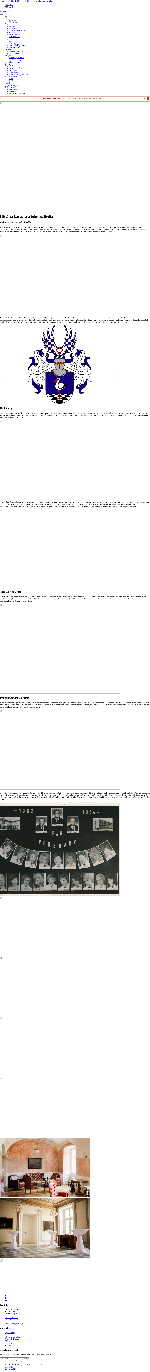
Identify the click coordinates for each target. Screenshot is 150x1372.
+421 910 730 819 (28, 1)
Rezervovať (11, 87)
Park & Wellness (11, 77)
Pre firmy (8, 49)
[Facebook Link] (5, 1296)
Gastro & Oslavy (11, 66)
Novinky (8, 83)
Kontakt (3, 1)
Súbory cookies (10, 1369)
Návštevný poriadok (12, 1337)
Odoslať (25, 1358)
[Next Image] (3, 1259)
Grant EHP (9, 1343)
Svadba (7, 64)
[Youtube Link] (6, 1300)
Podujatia (8, 56)
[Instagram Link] (5, 1298)
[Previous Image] (1, 1259)
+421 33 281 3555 (13, 1)
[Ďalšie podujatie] (144, 98)
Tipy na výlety (10, 1332)
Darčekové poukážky (13, 85)
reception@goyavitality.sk (44, 1)
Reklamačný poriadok (13, 1339)
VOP (7, 1334)
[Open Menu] (1, 13)
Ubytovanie (9, 39)
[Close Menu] (6, 17)
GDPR (7, 1341)
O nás (7, 24)
